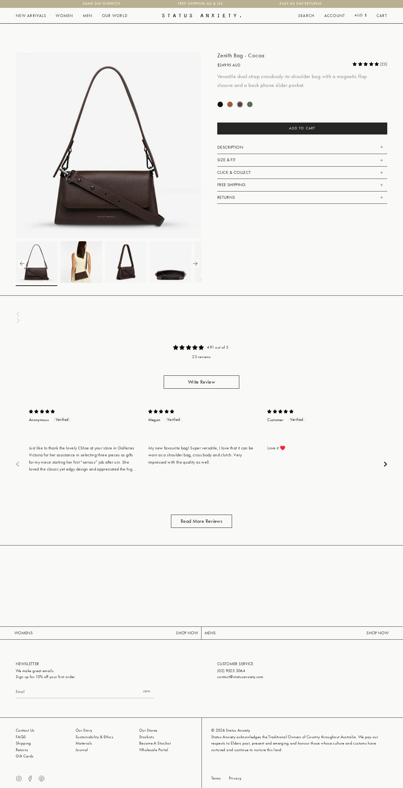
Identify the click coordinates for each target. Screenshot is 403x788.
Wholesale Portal (153, 749)
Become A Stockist (155, 743)
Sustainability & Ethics (94, 736)
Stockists (146, 736)
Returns (226, 197)
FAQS (21, 736)
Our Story (84, 730)
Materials (84, 743)
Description (230, 147)
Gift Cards (25, 756)
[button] (31, 16)
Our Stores (148, 730)
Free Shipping (231, 184)
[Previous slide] (18, 464)
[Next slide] (385, 464)
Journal (82, 749)
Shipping (23, 743)
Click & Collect (234, 172)
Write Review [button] (201, 382)
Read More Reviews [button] (201, 521)
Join (146, 691)
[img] (42, 411)
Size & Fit (226, 160)
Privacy (235, 778)
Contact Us (25, 730)
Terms (216, 778)
